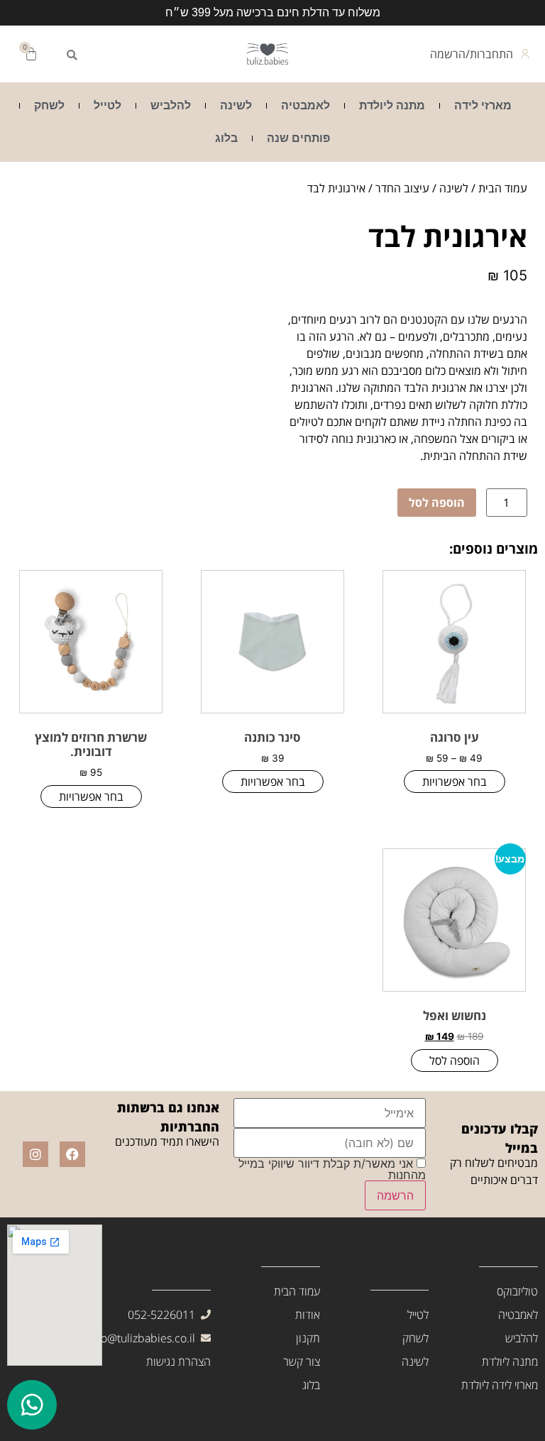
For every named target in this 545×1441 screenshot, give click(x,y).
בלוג (226, 138)
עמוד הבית (502, 188)
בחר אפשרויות (454, 781)
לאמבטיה (305, 105)
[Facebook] (72, 1154)
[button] (71, 55)
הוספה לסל (437, 502)
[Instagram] (35, 1154)
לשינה (236, 105)
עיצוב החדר (402, 188)
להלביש (170, 105)
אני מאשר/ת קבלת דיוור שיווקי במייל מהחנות (332, 1169)
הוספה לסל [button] (454, 1060)
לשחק (49, 105)
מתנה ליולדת (392, 105)
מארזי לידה (483, 105)
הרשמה (395, 1195)
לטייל (107, 105)
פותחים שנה (298, 138)
